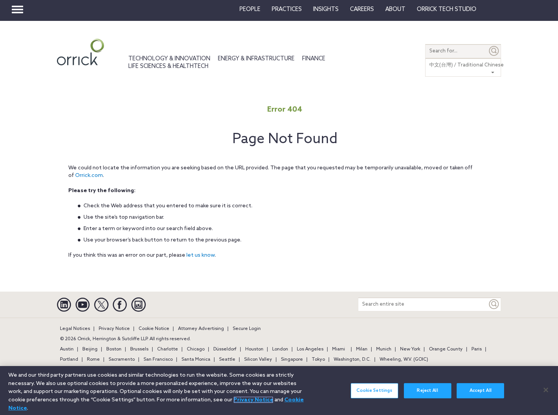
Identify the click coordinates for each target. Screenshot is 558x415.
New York (410, 349)
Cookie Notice (154, 328)
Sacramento (122, 359)
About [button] (395, 9)
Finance (313, 58)
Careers (362, 9)
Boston (113, 349)
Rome (93, 359)
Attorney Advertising (201, 328)
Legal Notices (75, 328)
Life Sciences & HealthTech (168, 66)
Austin (67, 349)
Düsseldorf (224, 349)
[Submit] (494, 51)
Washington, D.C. (352, 359)
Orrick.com (89, 175)
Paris (476, 349)
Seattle (227, 359)
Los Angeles (310, 349)
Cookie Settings (374, 390)
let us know (200, 255)
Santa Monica (195, 359)
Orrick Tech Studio (446, 9)
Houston (254, 349)
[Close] (546, 390)
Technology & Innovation (169, 58)
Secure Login (247, 328)
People (250, 9)
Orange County (446, 349)
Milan (361, 349)
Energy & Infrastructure (256, 58)
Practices (287, 9)
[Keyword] (494, 304)
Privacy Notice (114, 328)
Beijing (90, 349)
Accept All (481, 390)
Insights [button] (326, 9)
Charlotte (167, 349)
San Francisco (158, 359)
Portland (69, 359)
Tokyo (318, 359)
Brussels (139, 349)
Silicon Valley (258, 359)
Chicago (196, 349)
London (280, 349)
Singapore (292, 359)
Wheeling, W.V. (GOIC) (404, 359)
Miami (338, 349)
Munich (383, 349)
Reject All (427, 390)
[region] (279, 390)
